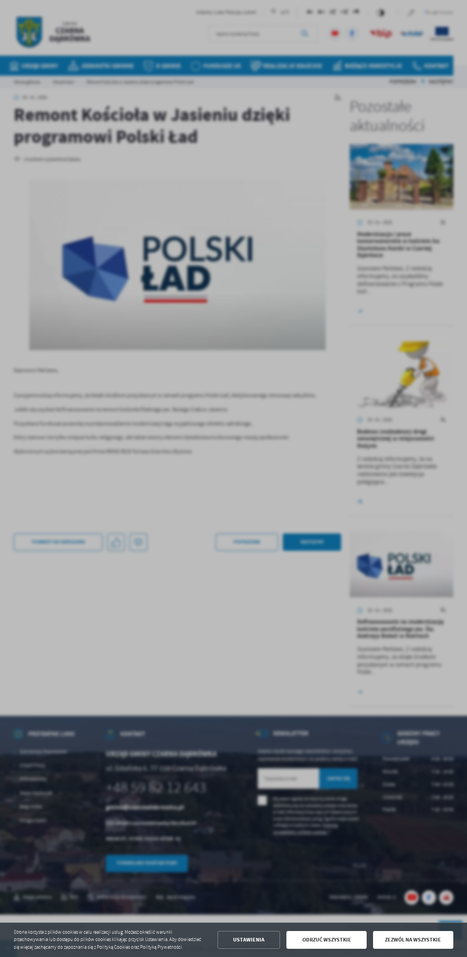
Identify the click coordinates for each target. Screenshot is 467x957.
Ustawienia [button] (249, 939)
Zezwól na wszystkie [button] (413, 939)
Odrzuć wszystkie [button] (326, 939)
